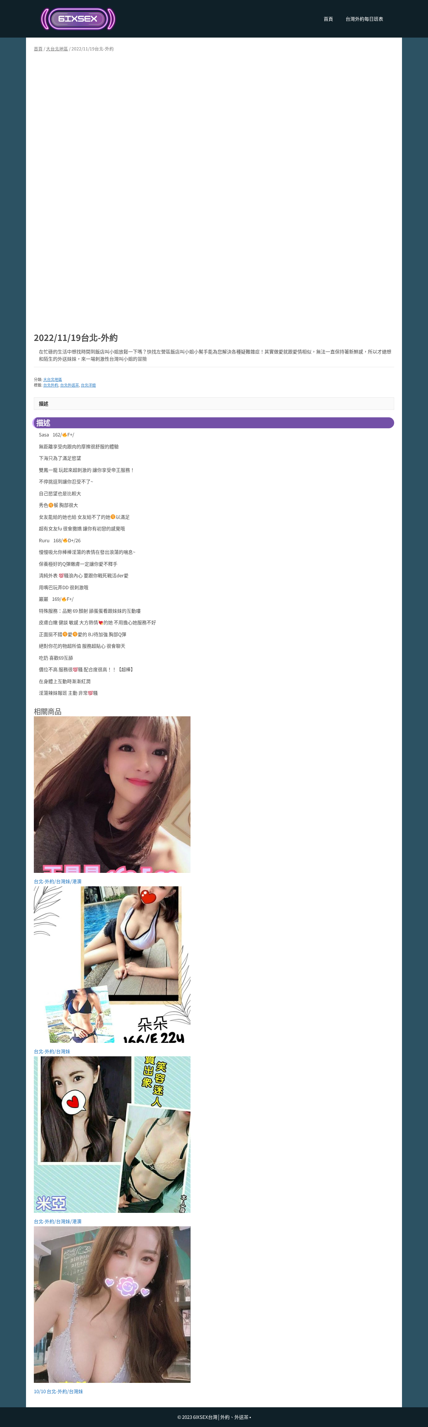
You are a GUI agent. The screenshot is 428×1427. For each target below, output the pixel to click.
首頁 (328, 18)
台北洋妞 (88, 385)
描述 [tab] (43, 403)
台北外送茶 (69, 385)
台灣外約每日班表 (364, 18)
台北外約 (50, 385)
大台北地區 (57, 48)
